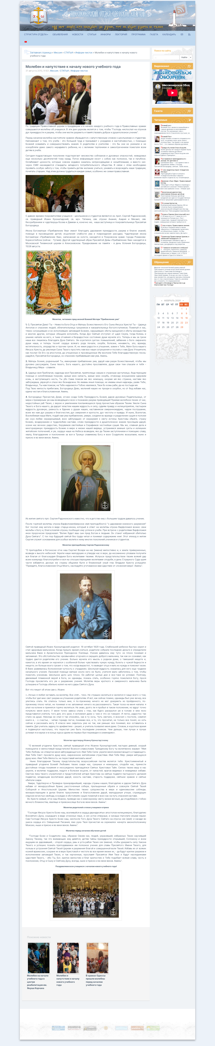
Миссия (54, 70)
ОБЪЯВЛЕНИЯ (60, 34)
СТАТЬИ (91, 34)
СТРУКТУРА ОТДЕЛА (35, 34)
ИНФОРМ (106, 34)
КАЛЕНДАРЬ (169, 34)
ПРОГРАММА (138, 34)
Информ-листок (79, 70)
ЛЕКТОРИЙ (121, 34)
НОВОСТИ (77, 34)
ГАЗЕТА (154, 34)
